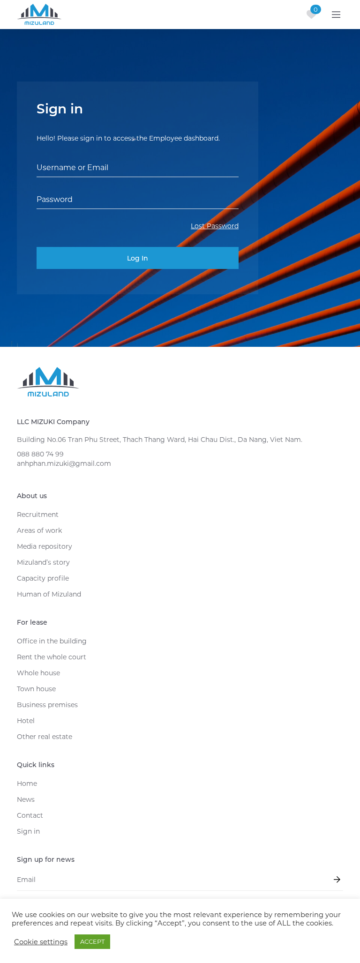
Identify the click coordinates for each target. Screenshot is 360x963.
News (26, 799)
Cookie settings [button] (41, 942)
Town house (36, 689)
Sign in (28, 831)
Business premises (47, 705)
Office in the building (52, 641)
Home (27, 783)
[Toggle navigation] (336, 14)
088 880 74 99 (40, 454)
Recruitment (38, 514)
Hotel (26, 721)
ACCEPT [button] (92, 941)
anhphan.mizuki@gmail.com (64, 463)
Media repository (44, 546)
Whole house (38, 673)
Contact (30, 815)
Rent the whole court (51, 657)
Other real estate (44, 736)
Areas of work (39, 530)
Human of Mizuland (49, 594)
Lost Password (215, 226)
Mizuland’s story (43, 562)
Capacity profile (43, 578)
